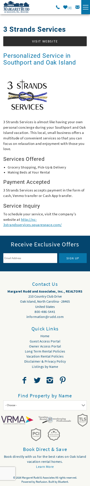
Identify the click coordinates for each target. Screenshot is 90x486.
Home (45, 336)
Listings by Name (45, 366)
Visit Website (45, 41)
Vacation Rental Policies (45, 356)
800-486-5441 (45, 311)
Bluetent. (63, 482)
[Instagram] (50, 380)
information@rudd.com (45, 316)
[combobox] (45, 405)
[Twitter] (38, 380)
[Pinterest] (63, 380)
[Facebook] (25, 380)
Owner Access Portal (45, 346)
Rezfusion (41, 482)
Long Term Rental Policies (45, 351)
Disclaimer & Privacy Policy (45, 361)
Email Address (30, 250)
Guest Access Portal (45, 341)
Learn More (45, 466)
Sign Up (72, 258)
